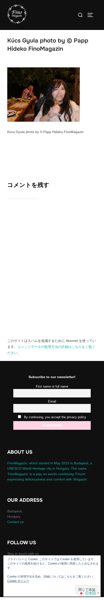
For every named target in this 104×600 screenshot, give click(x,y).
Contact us (15, 522)
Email (52, 401)
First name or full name (52, 386)
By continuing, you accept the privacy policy (54, 417)
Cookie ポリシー (18, 581)
